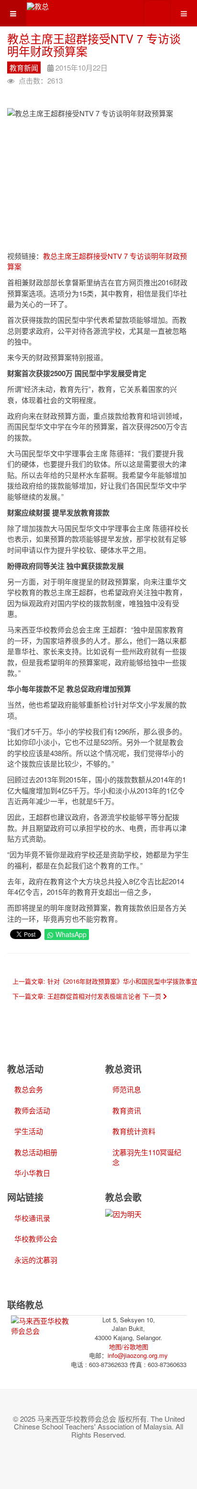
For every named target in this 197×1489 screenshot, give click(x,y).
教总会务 (28, 1089)
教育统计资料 (133, 1131)
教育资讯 (126, 1110)
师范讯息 (126, 1089)
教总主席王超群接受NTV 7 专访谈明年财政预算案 (94, 44)
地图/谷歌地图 (128, 1346)
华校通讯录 (32, 1218)
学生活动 (28, 1131)
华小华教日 (32, 1173)
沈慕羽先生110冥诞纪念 (146, 1157)
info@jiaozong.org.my (138, 1355)
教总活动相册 (35, 1152)
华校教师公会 (35, 1238)
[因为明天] (123, 1213)
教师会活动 (32, 1110)
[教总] (38, 5)
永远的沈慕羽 (35, 1260)
